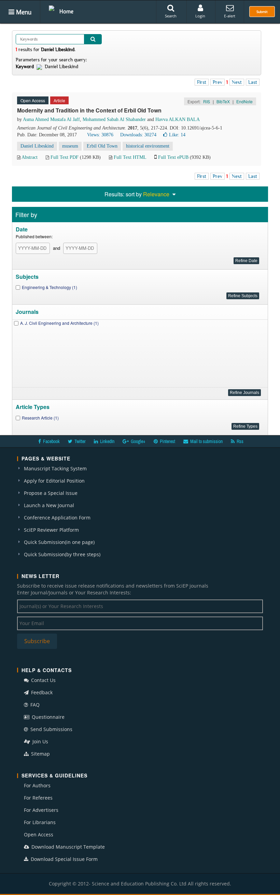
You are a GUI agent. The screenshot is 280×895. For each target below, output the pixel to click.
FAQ (34, 704)
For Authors (37, 785)
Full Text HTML (130, 157)
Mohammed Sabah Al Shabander (114, 119)
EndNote (244, 101)
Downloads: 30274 (138, 134)
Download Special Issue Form (63, 859)
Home (66, 11)
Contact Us (43, 680)
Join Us (39, 741)
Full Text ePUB (173, 157)
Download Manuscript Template (67, 847)
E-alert (229, 15)
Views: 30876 (100, 134)
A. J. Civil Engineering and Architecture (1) (59, 323)
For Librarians (40, 822)
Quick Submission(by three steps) (62, 554)
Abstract (30, 157)
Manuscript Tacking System (55, 468)
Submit (262, 11)
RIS (206, 101)
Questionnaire (47, 717)
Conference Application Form (57, 517)
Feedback (41, 692)
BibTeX (223, 101)
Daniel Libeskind (37, 146)
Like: (177, 134)
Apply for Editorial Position (54, 480)
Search (171, 15)
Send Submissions (50, 729)
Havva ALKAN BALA (177, 119)
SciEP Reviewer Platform (51, 530)
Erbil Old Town (102, 146)
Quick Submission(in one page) (59, 542)
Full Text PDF (65, 157)
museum (70, 146)
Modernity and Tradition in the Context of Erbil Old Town (89, 110)
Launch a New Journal (49, 505)
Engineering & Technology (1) (49, 287)
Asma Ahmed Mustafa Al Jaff (51, 119)
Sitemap (40, 753)
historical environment (147, 146)
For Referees (38, 797)
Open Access (38, 834)
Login (200, 15)
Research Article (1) (40, 418)
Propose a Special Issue (51, 493)
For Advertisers (41, 810)
